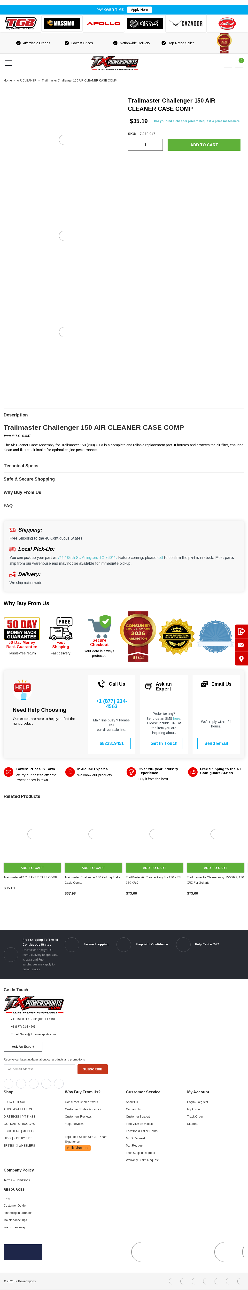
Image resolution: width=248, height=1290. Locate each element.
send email (216, 743)
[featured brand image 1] (62, 23)
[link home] (114, 63)
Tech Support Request (140, 1153)
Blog (7, 1198)
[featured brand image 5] (186, 24)
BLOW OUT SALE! (16, 1102)
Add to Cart (32, 868)
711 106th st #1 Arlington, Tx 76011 (34, 1019)
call (160, 558)
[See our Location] (241, 659)
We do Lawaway (14, 1227)
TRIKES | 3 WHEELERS (19, 1145)
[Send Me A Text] (241, 631)
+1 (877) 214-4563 (111, 703)
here (176, 718)
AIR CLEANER (27, 80)
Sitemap (192, 1124)
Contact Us (133, 1109)
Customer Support (138, 1116)
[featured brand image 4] (144, 23)
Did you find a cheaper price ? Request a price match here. (197, 121)
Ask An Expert (23, 1046)
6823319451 (112, 743)
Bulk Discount (77, 1148)
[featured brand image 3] (103, 24)
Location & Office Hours (141, 1131)
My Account (194, 1109)
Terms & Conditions (17, 1180)
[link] (32, 834)
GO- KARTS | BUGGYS (19, 1124)
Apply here (139, 10)
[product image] (64, 140)
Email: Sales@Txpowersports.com (33, 1034)
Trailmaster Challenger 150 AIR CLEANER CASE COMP (79, 80)
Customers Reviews (78, 1116)
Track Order (195, 1116)
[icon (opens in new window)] (8, 1084)
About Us (132, 1102)
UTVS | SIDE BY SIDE (18, 1138)
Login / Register (197, 1102)
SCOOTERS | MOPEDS (19, 1131)
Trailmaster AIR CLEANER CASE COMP (30, 877)
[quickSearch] (20, 63)
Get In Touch (164, 743)
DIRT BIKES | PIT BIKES (19, 1116)
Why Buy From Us (26, 603)
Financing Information (18, 1213)
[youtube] (80, 1082)
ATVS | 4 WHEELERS (18, 1109)
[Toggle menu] (8, 63)
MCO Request (135, 1138)
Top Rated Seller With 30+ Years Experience (86, 1139)
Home (8, 80)
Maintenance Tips (15, 1220)
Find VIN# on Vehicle (140, 1124)
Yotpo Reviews (74, 1124)
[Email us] (241, 645)
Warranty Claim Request (142, 1160)
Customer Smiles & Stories (83, 1109)
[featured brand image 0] (20, 24)
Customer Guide (15, 1205)
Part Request (134, 1145)
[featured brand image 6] (227, 24)
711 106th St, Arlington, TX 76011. (87, 558)
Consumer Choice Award (81, 1102)
